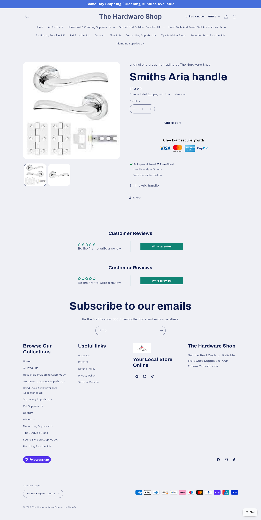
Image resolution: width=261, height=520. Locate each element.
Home (27, 361)
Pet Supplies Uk (33, 406)
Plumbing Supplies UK (37, 446)
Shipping (153, 94)
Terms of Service (88, 382)
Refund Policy (87, 369)
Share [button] (137, 197)
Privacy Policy (87, 375)
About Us (29, 419)
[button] (27, 16)
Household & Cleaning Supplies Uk (44, 374)
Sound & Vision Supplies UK (40, 439)
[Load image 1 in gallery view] (35, 175)
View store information (148, 175)
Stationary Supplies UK (38, 399)
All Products (30, 368)
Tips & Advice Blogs (35, 433)
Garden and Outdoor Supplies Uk (44, 381)
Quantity (135, 101)
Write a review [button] (162, 246)
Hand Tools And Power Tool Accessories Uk (40, 390)
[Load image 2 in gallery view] (59, 175)
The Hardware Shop (43, 507)
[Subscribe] (161, 330)
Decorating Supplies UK (38, 426)
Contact (28, 413)
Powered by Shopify (65, 507)
